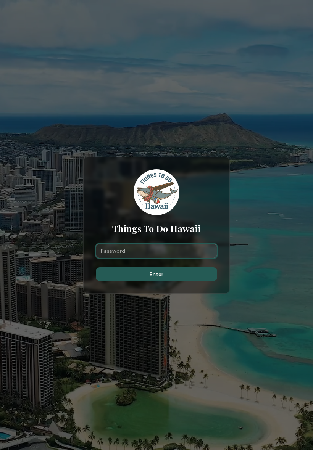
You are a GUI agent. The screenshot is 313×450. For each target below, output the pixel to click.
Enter (156, 274)
